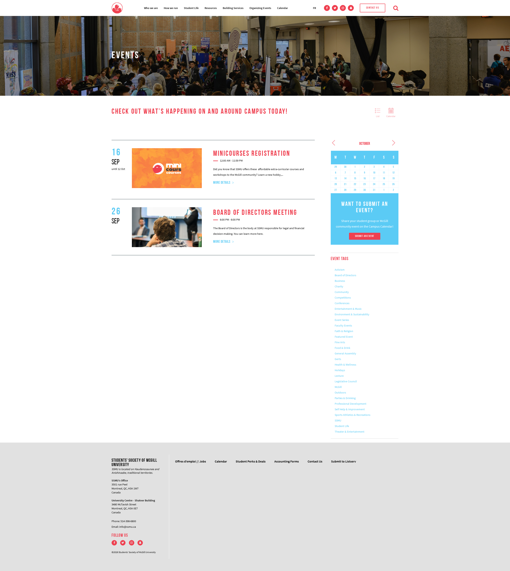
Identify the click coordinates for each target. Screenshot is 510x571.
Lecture (339, 376)
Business (340, 281)
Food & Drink (342, 348)
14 (345, 178)
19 (393, 178)
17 (374, 178)
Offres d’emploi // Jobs (190, 461)
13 (335, 178)
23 (364, 184)
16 (364, 178)
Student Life (191, 8)
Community (342, 292)
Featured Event (344, 336)
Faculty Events (343, 325)
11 (384, 172)
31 (374, 190)
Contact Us (372, 7)
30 (345, 167)
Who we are (151, 8)
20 (335, 184)
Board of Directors (345, 275)
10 (374, 172)
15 (355, 178)
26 (393, 184)
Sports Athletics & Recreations (352, 415)
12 (393, 172)
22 (355, 184)
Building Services (233, 8)
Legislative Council (346, 381)
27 (335, 190)
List (378, 116)
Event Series (342, 320)
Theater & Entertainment (349, 431)
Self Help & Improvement (350, 409)
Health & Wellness (345, 364)
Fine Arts (340, 342)
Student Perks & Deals (251, 461)
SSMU (338, 420)
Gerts (338, 359)
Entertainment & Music (348, 309)
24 (374, 184)
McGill (338, 387)
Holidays (340, 370)
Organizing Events (260, 8)
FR (314, 8)
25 (384, 184)
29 (335, 167)
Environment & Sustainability (352, 314)
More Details (221, 183)
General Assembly (345, 353)
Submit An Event (364, 236)
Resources (211, 8)
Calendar (282, 8)
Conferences (342, 303)
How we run (171, 8)
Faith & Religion (344, 331)
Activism (340, 269)
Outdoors (340, 392)
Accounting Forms (286, 461)
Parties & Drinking (345, 398)
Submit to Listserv (343, 461)
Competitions (343, 297)
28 (345, 190)
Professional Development (350, 403)
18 (384, 178)
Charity (339, 286)
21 (345, 184)
